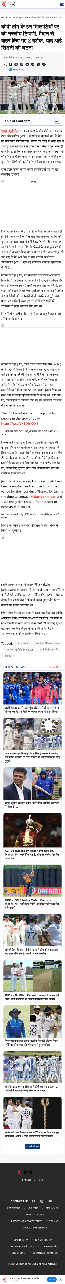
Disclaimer (52, 1208)
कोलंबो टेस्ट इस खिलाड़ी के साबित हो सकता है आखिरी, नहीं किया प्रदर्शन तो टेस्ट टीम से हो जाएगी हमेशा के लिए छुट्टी (32, 757)
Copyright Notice (35, 1214)
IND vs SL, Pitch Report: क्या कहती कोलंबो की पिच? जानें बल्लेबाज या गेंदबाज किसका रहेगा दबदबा (32, 997)
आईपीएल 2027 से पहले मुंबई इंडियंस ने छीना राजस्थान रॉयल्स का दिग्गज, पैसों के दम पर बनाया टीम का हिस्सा (32, 709)
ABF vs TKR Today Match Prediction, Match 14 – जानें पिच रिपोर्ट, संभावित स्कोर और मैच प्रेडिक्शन (32, 854)
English (26, 1179)
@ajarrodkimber (43, 496)
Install (52, 1279)
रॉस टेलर (8, 655)
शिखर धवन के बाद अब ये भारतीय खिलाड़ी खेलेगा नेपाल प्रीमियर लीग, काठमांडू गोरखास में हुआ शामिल (31, 1043)
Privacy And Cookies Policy (26, 1221)
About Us (33, 1208)
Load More (32, 1146)
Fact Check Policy (43, 1239)
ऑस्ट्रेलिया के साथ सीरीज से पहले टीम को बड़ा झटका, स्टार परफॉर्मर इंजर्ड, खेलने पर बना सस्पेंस (32, 951)
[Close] (60, 1279)
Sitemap (53, 1221)
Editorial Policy (21, 1239)
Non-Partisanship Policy (22, 1246)
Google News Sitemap (35, 1227)
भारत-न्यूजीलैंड (9, 131)
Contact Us (13, 1208)
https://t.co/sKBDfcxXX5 (19, 423)
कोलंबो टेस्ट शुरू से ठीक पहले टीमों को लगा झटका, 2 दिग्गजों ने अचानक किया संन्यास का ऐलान (31, 1088)
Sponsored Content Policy (45, 1252)
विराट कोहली (23, 643)
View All (54, 667)
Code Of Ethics (18, 1252)
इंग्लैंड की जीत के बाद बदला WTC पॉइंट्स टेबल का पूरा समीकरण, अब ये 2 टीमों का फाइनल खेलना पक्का (32, 1134)
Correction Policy (50, 1246)
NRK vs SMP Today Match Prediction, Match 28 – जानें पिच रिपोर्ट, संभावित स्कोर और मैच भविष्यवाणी (32, 904)
